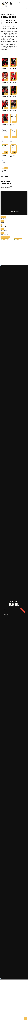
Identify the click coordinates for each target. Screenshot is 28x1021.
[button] (6, 6)
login (11, 186)
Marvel (2, 176)
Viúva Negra (7, 176)
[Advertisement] (9, 252)
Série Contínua (4, 226)
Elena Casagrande (4, 234)
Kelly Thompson (4, 230)
